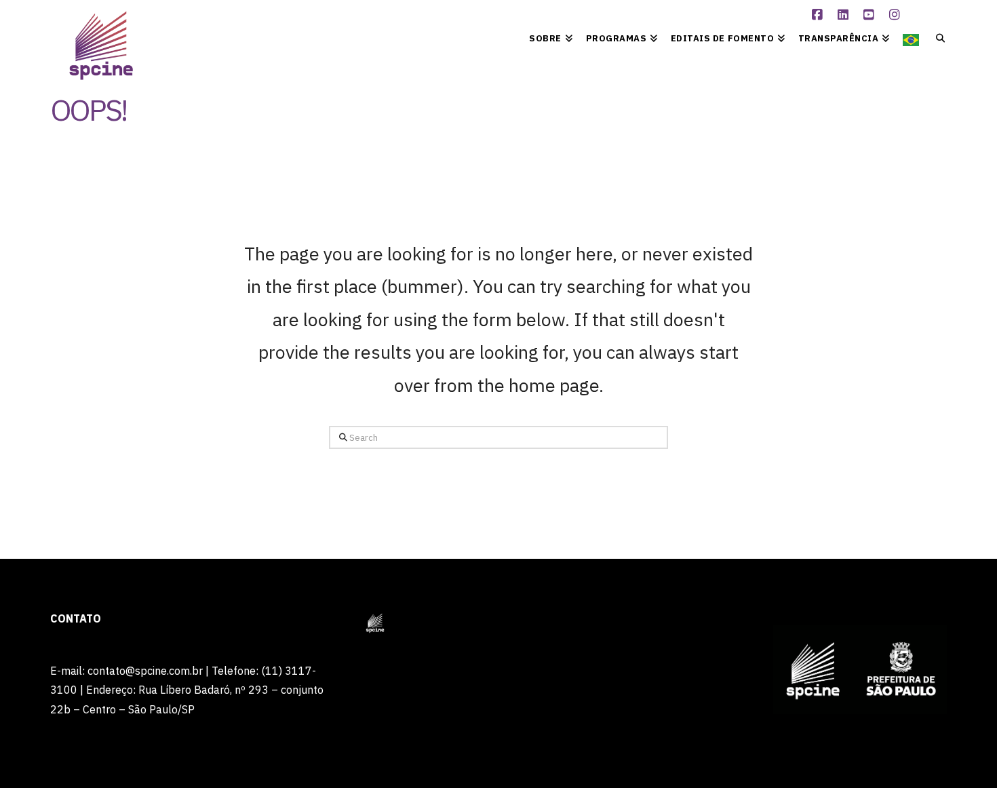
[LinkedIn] (844, 15)
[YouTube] (870, 15)
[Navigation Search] (936, 37)
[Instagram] (896, 15)
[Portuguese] (911, 37)
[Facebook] (818, 15)
